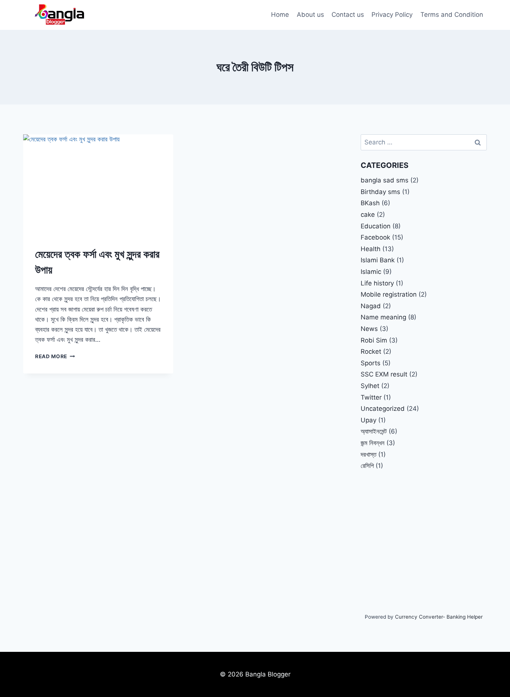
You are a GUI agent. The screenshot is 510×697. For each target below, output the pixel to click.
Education (376, 226)
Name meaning (383, 317)
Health (370, 249)
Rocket (371, 351)
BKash (370, 203)
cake (368, 214)
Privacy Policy (392, 14)
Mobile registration (389, 294)
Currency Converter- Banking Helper (439, 617)
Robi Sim (374, 340)
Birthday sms (380, 192)
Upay (368, 420)
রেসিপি (367, 465)
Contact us (348, 14)
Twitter (371, 397)
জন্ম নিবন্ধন (373, 443)
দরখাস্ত (368, 454)
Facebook (375, 237)
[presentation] (98, 184)
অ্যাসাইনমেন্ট (374, 431)
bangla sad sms (384, 180)
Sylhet (370, 386)
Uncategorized (383, 408)
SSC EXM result (384, 374)
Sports (370, 363)
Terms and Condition (451, 14)
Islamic (371, 271)
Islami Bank (378, 260)
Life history (377, 283)
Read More (55, 356)
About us (310, 14)
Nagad (371, 306)
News (369, 328)
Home (280, 14)
